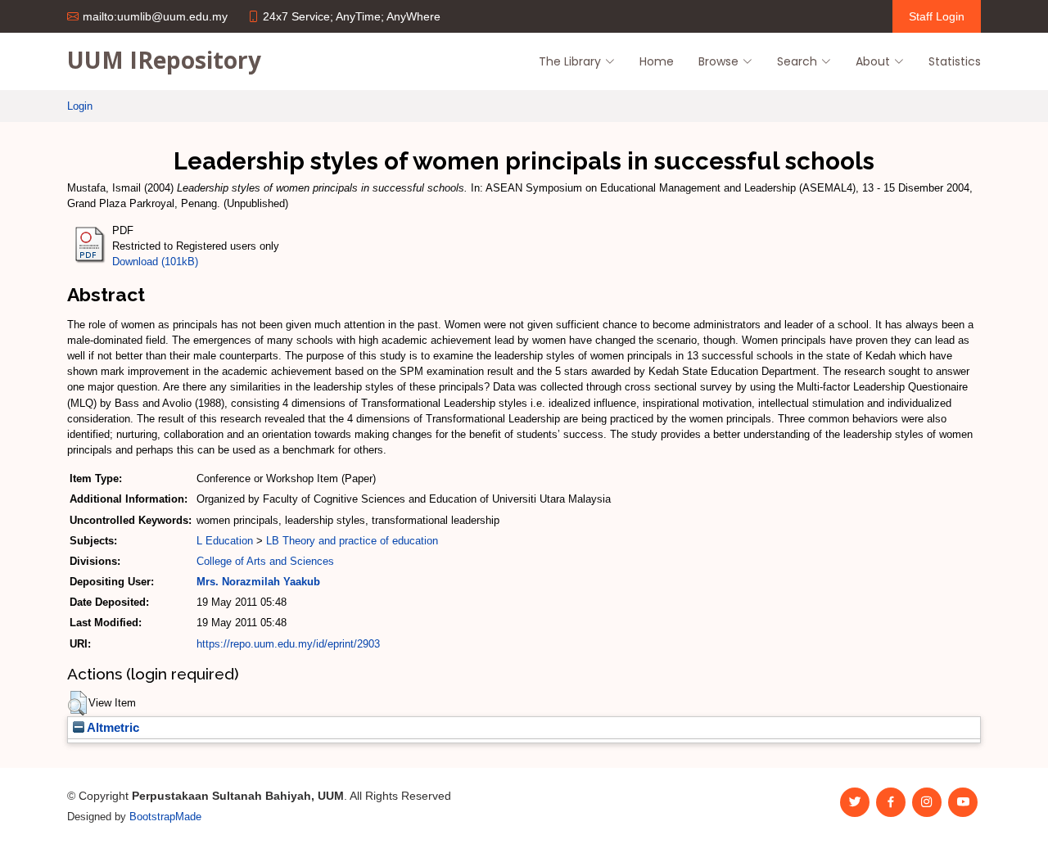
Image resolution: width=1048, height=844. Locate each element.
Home (656, 61)
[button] (77, 703)
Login (80, 106)
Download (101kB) (155, 261)
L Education (224, 541)
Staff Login (936, 16)
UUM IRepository (164, 59)
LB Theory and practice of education (352, 541)
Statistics (954, 61)
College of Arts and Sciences (265, 561)
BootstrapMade (165, 816)
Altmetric (111, 727)
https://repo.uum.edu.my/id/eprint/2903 (288, 644)
